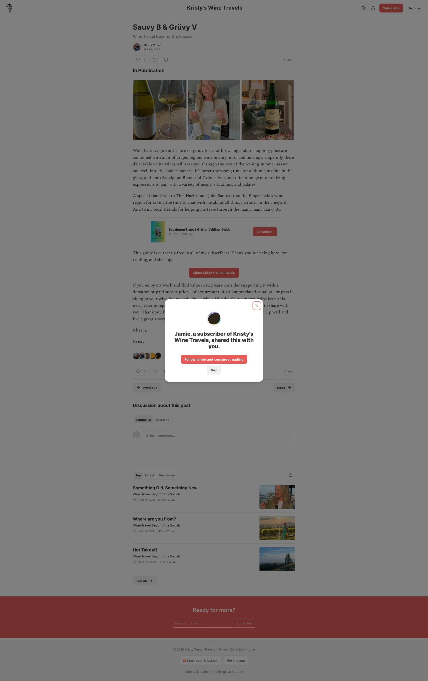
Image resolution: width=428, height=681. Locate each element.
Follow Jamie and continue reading (214, 359)
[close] (256, 305)
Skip (214, 370)
